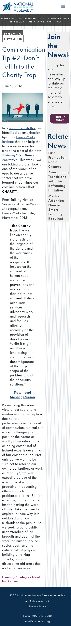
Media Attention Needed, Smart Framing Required (56, 207)
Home (4, 18)
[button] (63, 7)
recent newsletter (22, 128)
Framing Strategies (16, 577)
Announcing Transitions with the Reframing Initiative (58, 181)
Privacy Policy (37, 606)
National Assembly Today (28, 18)
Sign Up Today (60, 118)
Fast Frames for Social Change (57, 159)
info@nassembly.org (37, 621)
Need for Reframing (21, 579)
